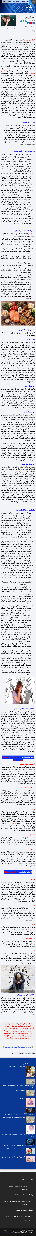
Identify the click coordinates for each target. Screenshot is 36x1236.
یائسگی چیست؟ (21, 1074)
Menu (34, 2)
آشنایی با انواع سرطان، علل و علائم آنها (15, 1149)
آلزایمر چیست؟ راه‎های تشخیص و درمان (15, 1140)
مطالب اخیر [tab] (27, 1064)
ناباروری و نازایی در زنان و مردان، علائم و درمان (13, 1132)
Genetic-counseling (19, 1066)
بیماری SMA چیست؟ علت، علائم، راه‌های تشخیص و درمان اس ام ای (18, 1111)
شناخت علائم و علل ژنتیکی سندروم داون (15, 1124)
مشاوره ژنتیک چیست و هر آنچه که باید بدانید (14, 1093)
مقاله (21, 1024)
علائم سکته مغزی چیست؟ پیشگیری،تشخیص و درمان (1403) (18, 1121)
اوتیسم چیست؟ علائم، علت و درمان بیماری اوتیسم (21, 1163)
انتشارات (15, 1024)
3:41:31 (5, 1)
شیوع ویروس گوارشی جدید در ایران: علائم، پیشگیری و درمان (19, 1089)
